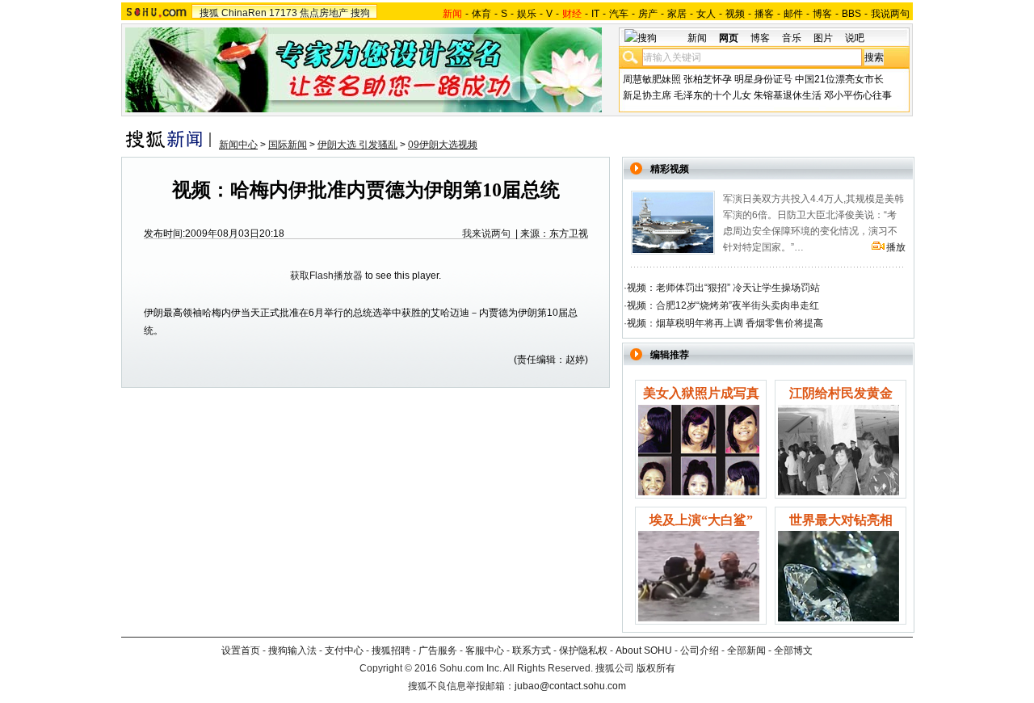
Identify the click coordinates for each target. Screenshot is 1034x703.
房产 (648, 13)
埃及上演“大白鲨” (701, 520)
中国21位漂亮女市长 (839, 79)
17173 (283, 13)
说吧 (854, 38)
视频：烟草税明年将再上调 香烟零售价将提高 (725, 323)
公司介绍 (699, 650)
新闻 (697, 38)
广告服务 (437, 650)
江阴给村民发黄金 (841, 393)
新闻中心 (238, 144)
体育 (481, 13)
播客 (764, 13)
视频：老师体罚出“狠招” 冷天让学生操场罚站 (723, 287)
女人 (706, 13)
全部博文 (793, 650)
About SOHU (644, 650)
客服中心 (484, 650)
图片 (823, 38)
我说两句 (890, 13)
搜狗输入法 (292, 650)
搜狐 (209, 13)
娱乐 (526, 13)
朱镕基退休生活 (788, 95)
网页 (728, 38)
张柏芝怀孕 (707, 79)
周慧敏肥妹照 (652, 79)
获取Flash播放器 (326, 275)
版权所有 (656, 668)
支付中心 (344, 650)
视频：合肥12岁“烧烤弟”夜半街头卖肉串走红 (723, 305)
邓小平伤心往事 (858, 95)
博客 (822, 13)
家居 (677, 13)
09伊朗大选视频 (442, 144)
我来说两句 (486, 233)
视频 (735, 13)
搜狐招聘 (391, 650)
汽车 (618, 13)
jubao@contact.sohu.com (570, 686)
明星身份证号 (763, 79)
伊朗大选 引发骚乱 (357, 144)
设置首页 (240, 650)
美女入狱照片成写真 (701, 393)
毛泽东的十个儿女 (712, 95)
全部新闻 (746, 650)
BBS (851, 13)
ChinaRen (244, 13)
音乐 (791, 38)
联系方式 (531, 650)
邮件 (793, 13)
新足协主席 (647, 95)
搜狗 (360, 13)
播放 (896, 247)
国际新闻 (287, 144)
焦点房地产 (324, 13)
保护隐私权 (583, 650)
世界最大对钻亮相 (841, 520)
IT (595, 13)
